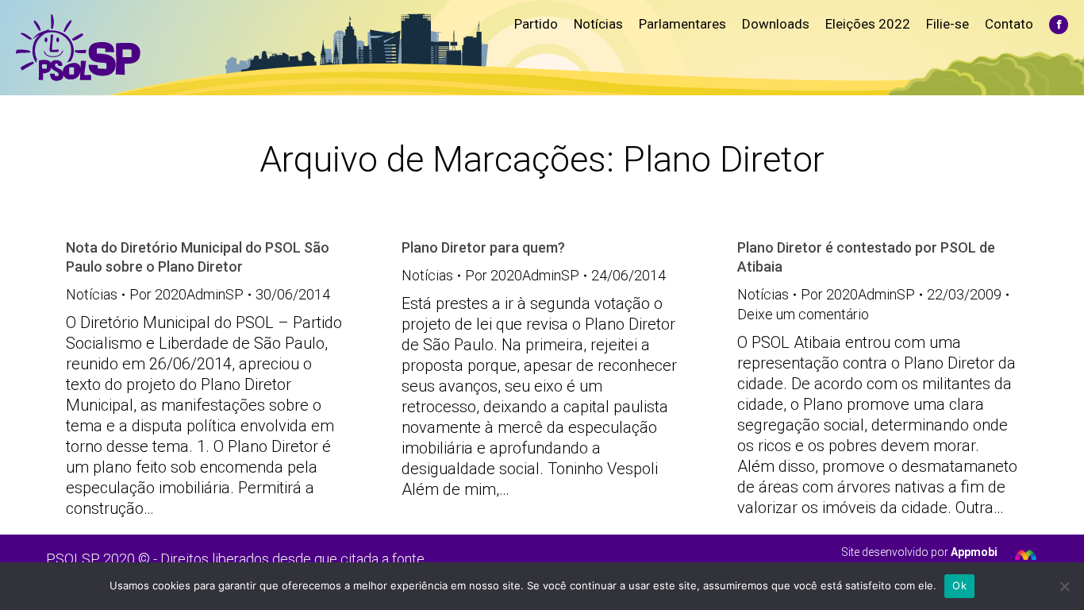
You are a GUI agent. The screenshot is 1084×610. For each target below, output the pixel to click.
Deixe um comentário (803, 314)
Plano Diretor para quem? (483, 247)
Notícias (91, 294)
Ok (959, 585)
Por (186, 294)
